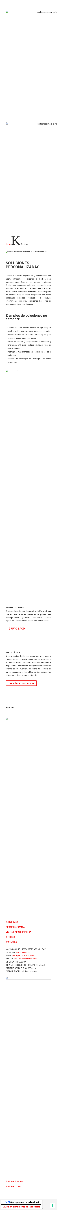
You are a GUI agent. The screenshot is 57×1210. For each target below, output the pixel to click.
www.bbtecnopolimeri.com (25, 959)
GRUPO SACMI (17, 628)
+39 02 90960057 (23, 952)
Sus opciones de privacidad (24, 1202)
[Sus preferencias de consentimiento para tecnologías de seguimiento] (52, 1205)
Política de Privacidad (14, 1181)
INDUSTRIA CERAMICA (15, 927)
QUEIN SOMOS (12, 922)
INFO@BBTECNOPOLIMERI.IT (24, 955)
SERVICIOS (10, 937)
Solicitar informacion (21, 683)
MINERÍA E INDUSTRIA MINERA (18, 932)
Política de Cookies (13, 1186)
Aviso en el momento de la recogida (21, 1206)
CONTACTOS (11, 942)
